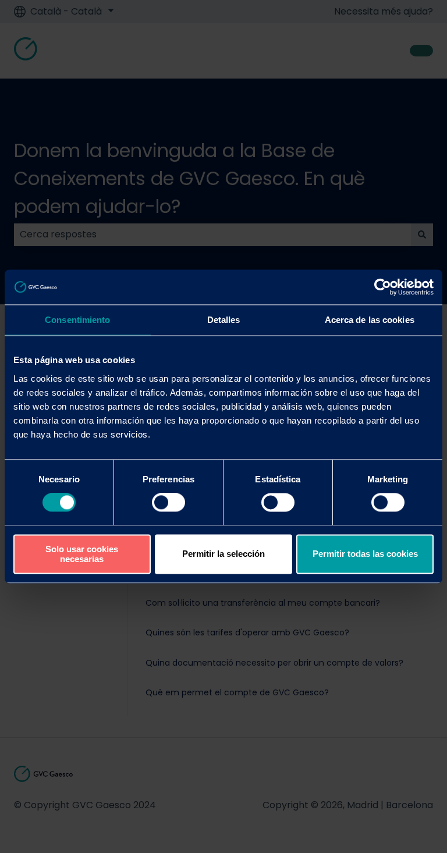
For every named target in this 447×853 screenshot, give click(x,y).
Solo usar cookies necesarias (81, 554)
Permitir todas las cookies (365, 554)
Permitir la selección (223, 554)
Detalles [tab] (223, 320)
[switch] (168, 502)
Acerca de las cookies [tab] (369, 320)
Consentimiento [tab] (77, 320)
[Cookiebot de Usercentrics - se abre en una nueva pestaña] (383, 287)
